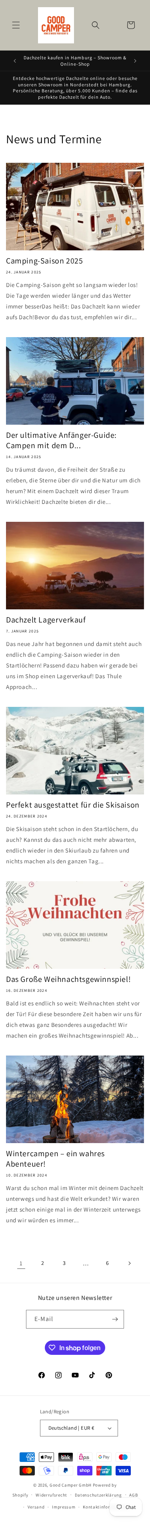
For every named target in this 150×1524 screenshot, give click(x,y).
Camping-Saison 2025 (44, 261)
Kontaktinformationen (106, 1507)
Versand (36, 1507)
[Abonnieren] (115, 1319)
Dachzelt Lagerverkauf (46, 620)
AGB (133, 1495)
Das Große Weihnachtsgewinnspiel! (68, 979)
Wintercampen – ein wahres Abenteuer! (55, 1158)
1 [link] (21, 1263)
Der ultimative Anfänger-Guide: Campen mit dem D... (61, 440)
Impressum (63, 1507)
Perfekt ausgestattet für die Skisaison (73, 805)
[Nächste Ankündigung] (135, 61)
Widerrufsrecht (51, 1495)
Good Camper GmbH (71, 1485)
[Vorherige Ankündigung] (15, 61)
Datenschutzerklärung (98, 1495)
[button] (16, 25)
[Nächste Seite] (129, 1263)
